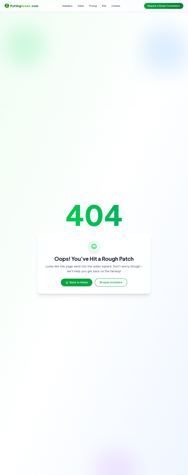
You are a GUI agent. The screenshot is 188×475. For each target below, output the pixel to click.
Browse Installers (111, 282)
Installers (67, 5)
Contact (115, 5)
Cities (81, 5)
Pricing (93, 5)
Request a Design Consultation (164, 6)
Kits (104, 5)
